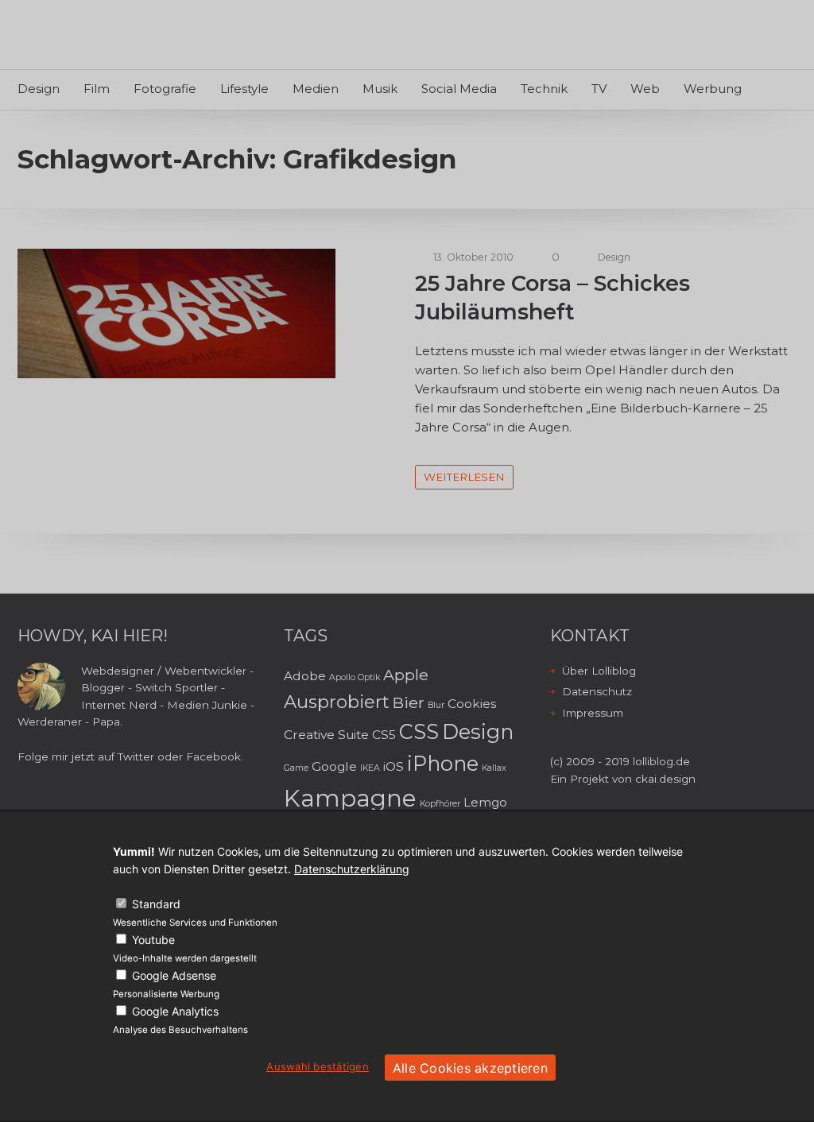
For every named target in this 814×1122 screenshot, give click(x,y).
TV (599, 88)
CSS (419, 731)
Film (96, 88)
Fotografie (165, 88)
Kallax (494, 768)
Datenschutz (597, 691)
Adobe (305, 675)
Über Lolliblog (599, 670)
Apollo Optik (354, 677)
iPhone (443, 763)
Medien (316, 88)
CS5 (384, 734)
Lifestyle (244, 88)
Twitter (136, 756)
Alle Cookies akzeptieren (470, 1068)
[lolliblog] (91, 36)
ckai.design (665, 778)
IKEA (370, 768)
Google (334, 766)
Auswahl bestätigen (317, 1066)
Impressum (592, 712)
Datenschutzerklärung (351, 869)
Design (38, 88)
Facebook (213, 756)
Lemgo (485, 802)
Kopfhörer (440, 804)
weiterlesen (464, 476)
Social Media (459, 88)
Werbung (713, 88)
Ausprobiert (337, 702)
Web (645, 88)
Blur (436, 705)
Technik (544, 88)
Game (296, 768)
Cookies (472, 703)
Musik (379, 88)
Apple (405, 674)
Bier (408, 702)
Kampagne (350, 798)
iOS (393, 766)
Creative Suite (326, 734)
